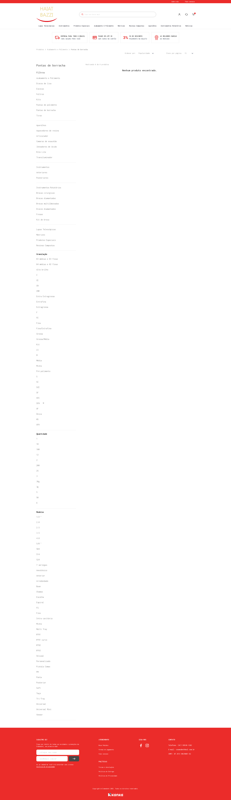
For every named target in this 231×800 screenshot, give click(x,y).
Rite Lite (41, 152)
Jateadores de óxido (46, 147)
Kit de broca (42, 220)
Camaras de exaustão (46, 141)
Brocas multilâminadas (47, 203)
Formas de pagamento (106, 749)
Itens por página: (174, 53)
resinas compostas (136, 26)
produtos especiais (82, 26)
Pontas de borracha (79, 50)
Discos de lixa (43, 83)
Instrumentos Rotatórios (48, 187)
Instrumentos (42, 167)
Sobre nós (175, 1)
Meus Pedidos (103, 745)
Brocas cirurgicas (45, 193)
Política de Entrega (106, 771)
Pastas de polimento (46, 105)
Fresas (39, 214)
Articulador (42, 136)
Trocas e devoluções (106, 767)
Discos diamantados (46, 209)
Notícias (188, 26)
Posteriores (42, 178)
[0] (193, 14)
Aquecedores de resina (47, 131)
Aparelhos (41, 125)
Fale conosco (190, 1)
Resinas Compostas (45, 245)
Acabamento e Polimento (57, 50)
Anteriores (41, 172)
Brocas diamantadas (46, 198)
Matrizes (40, 235)
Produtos (40, 50)
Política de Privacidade (108, 776)
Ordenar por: (130, 53)
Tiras (39, 115)
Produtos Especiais (46, 240)
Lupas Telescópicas (46, 229)
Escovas (40, 89)
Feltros (40, 94)
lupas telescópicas (46, 26)
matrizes (121, 26)
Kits (38, 99)
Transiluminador (44, 157)
